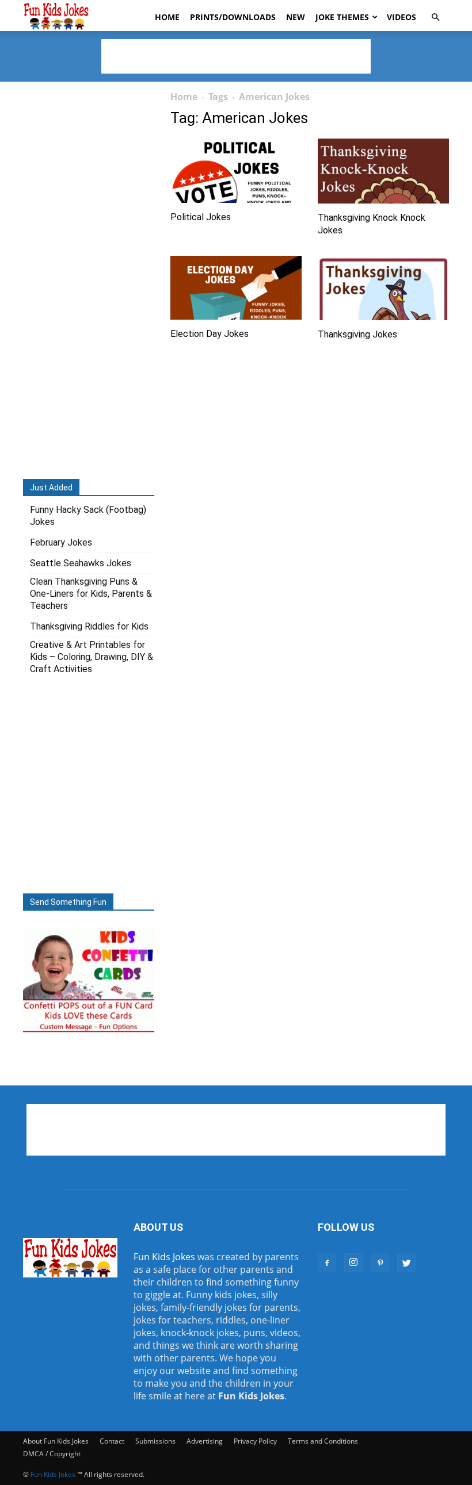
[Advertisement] (236, 56)
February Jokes (61, 542)
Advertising (204, 1441)
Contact (112, 1441)
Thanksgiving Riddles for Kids (89, 626)
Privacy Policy (255, 1441)
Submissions (155, 1441)
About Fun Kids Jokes (56, 1441)
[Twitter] (406, 1263)
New (295, 16)
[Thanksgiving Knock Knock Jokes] (383, 171)
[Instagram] (353, 1262)
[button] (435, 17)
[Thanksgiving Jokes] (383, 288)
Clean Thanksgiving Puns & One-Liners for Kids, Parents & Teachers (91, 593)
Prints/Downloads (233, 16)
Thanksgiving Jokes (357, 334)
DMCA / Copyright (52, 1454)
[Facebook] (327, 1263)
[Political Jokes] (236, 171)
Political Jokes (200, 217)
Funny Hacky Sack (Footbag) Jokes (88, 515)
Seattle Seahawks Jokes (80, 563)
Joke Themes (342, 16)
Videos (401, 16)
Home (167, 16)
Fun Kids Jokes (164, 1256)
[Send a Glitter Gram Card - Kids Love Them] (88, 1031)
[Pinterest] (380, 1263)
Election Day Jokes (209, 333)
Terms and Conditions (323, 1441)
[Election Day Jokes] (236, 288)
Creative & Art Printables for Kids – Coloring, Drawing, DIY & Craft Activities (91, 656)
